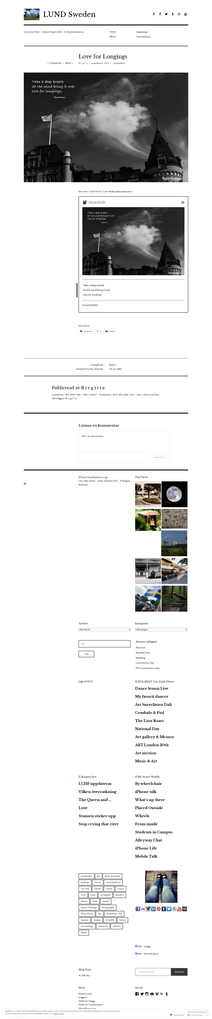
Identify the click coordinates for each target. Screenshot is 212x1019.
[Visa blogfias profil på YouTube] (152, 994)
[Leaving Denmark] (174, 544)
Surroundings (87, 926)
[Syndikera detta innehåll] (136, 681)
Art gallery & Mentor (154, 737)
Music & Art (146, 761)
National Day (147, 729)
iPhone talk (145, 792)
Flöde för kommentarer (91, 1004)
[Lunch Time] (148, 571)
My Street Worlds (149, 776)
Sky (99, 913)
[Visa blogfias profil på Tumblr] (167, 994)
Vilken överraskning (97, 792)
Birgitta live (88, 776)
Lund (93, 895)
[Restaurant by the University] (174, 571)
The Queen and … (95, 800)
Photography (108, 907)
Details (97, 888)
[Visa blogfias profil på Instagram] (147, 994)
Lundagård (105, 895)
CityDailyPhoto (143, 36)
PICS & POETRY (97, 202)
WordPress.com (87, 1008)
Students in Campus (154, 832)
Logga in (83, 997)
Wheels (142, 816)
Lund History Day (145, 663)
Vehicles (117, 926)
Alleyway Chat (148, 840)
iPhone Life (146, 848)
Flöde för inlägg (87, 1001)
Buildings (85, 882)
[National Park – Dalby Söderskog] (174, 599)
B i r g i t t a (83, 63)
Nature (84, 901)
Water (84, 932)
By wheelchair (148, 784)
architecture (86, 876)
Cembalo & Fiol (149, 713)
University (103, 926)
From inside (146, 824)
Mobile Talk (146, 856)
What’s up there (150, 800)
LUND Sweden (69, 14)
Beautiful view (143, 652)
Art (98, 876)
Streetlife (110, 920)
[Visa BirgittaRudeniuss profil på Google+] (162, 994)
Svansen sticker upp (97, 816)
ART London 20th (152, 745)
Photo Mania (87, 913)
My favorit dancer (151, 696)
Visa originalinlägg (90, 305)
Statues (97, 920)
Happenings (142, 32)
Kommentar (159, 457)
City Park (85, 888)
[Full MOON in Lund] (174, 494)
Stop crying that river (99, 824)
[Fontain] (148, 494)
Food (83, 895)
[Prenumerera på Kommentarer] (136, 953)
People (105, 901)
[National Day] (148, 599)
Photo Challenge (89, 907)
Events (109, 888)
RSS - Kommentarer (148, 953)
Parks (94, 901)
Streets (122, 920)
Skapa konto (85, 993)
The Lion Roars (149, 721)
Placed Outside (149, 808)
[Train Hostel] (148, 520)
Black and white (112, 876)
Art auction (145, 753)
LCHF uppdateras (95, 784)
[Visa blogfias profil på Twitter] (142, 994)
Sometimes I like (114, 913)
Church (97, 882)
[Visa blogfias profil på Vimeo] (157, 994)
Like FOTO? (86, 681)
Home (113, 32)
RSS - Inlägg (144, 946)
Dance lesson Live (151, 688)
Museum (120, 895)
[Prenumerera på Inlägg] (136, 946)
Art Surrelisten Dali (153, 705)
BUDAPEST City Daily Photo (156, 681)
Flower (120, 888)
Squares (85, 920)
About (113, 36)
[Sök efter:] (105, 644)
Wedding (140, 658)
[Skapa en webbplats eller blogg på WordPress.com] (25, 484)
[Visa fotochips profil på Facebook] (137, 994)
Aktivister (141, 647)
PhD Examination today (148, 668)
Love (83, 808)
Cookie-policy (58, 1014)
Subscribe (179, 972)
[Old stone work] (174, 519)
